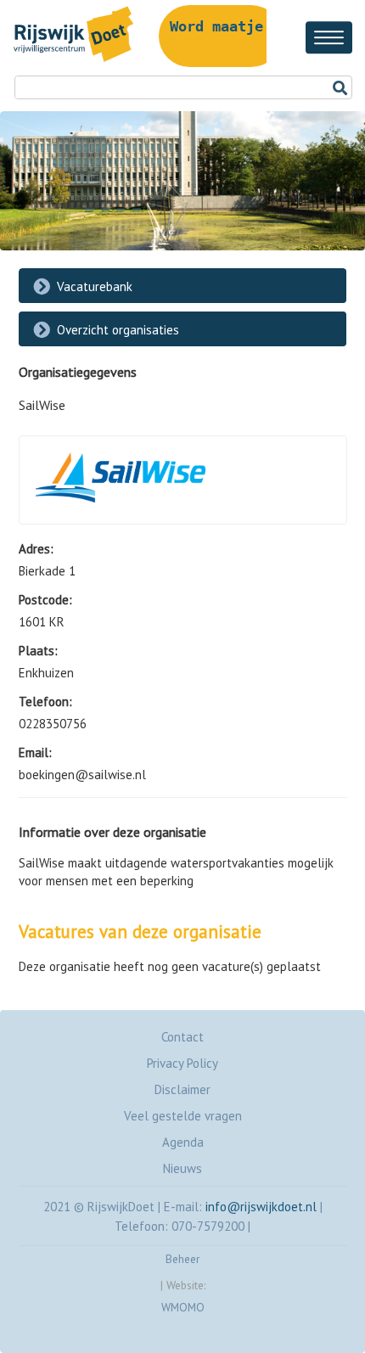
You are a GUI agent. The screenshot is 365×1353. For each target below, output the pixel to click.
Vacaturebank (94, 286)
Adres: (36, 549)
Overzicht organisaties (118, 330)
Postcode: (45, 600)
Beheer (182, 1258)
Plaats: (38, 651)
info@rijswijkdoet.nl (261, 1207)
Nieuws (182, 1168)
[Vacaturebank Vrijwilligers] (69, 61)
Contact (182, 1037)
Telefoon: (45, 701)
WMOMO (183, 1307)
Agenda (183, 1142)
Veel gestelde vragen (183, 1116)
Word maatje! (221, 26)
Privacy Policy (182, 1063)
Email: (35, 752)
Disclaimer (182, 1089)
